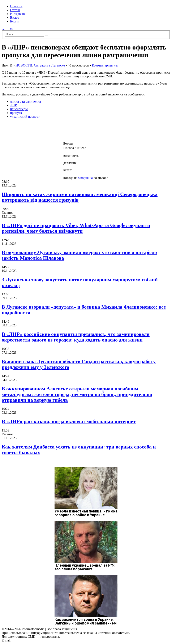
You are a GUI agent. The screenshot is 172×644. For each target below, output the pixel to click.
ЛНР (13, 105)
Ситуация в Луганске (49, 65)
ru (3, 28)
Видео (14, 17)
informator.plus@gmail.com (30, 640)
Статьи (15, 10)
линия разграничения (25, 101)
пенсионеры (19, 109)
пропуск (16, 113)
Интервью (17, 14)
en (11, 28)
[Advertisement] (68, 131)
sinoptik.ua (85, 178)
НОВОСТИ (24, 65)
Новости (16, 6)
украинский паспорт (25, 116)
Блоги (14, 21)
